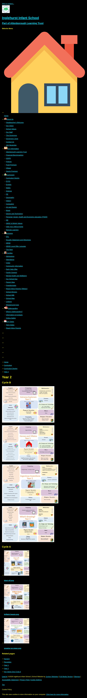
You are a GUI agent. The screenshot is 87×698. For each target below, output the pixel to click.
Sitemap (77, 676)
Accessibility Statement (10, 680)
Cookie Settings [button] (36, 680)
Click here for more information (57, 694)
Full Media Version (66, 676)
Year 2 (6, 372)
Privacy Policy (25, 680)
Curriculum (8, 365)
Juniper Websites (52, 676)
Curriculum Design (10, 368)
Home (6, 362)
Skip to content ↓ (8, 4)
